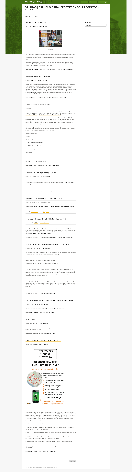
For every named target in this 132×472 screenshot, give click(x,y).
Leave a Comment (42, 26)
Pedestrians (55, 97)
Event (47, 69)
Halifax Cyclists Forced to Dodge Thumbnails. (50, 114)
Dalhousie (48, 191)
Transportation (69, 69)
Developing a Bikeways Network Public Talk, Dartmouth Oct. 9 (47, 219)
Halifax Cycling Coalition (56, 237)
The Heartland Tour (63, 53)
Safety (55, 69)
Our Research (34, 451)
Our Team (33, 165)
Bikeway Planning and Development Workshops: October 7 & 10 (47, 244)
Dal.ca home (85, 2)
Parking (53, 165)
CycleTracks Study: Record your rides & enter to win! (43, 340)
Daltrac (48, 451)
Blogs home (93, 2)
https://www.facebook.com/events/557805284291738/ (38, 233)
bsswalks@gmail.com (32, 92)
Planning (51, 69)
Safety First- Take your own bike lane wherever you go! (44, 198)
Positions (60, 97)
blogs (39, 1)
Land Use (49, 97)
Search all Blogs (102, 2)
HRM (45, 97)
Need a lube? (30, 320)
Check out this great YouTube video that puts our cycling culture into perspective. (45, 308)
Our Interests (34, 69)
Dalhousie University (30, 2)
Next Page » (73, 461)
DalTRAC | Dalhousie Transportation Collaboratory (62, 7)
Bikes (44, 69)
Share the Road (61, 69)
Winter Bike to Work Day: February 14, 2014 (41, 173)
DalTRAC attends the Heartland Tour (38, 22)
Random (33, 97)
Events (46, 165)
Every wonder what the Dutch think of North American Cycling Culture (49, 300)
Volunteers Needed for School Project (38, 76)
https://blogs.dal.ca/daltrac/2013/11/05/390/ (36, 161)
